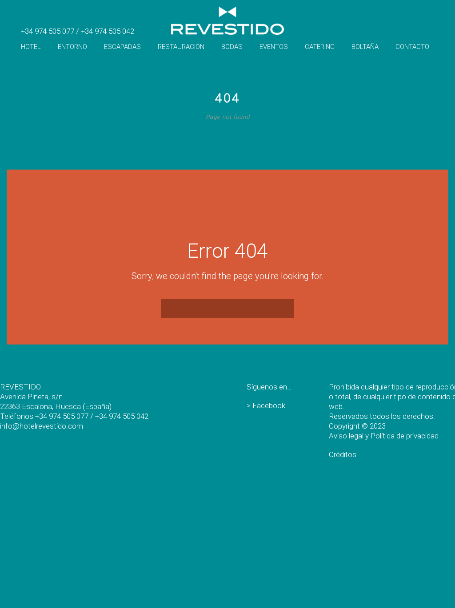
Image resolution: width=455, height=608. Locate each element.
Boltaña (365, 47)
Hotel (31, 47)
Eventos (273, 47)
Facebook (268, 405)
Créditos (342, 454)
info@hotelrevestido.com (41, 426)
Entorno (72, 47)
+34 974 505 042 (107, 31)
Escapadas (122, 47)
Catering (320, 47)
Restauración (181, 47)
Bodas (232, 47)
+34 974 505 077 (47, 31)
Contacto (412, 47)
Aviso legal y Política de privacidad (384, 435)
